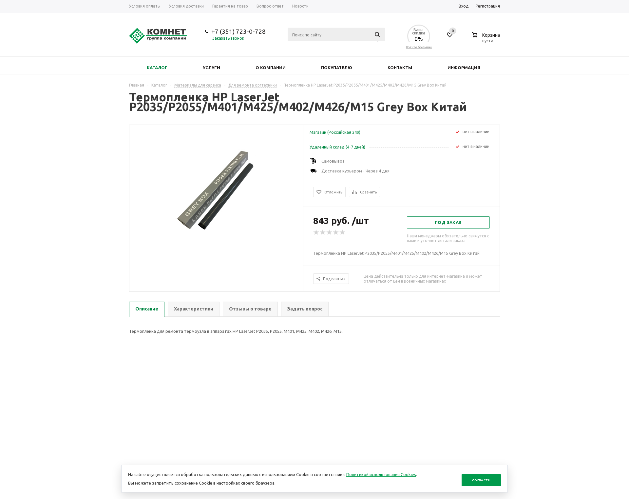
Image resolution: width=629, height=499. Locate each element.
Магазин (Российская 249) (335, 132)
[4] (336, 232)
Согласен (481, 480)
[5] (342, 232)
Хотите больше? (419, 47)
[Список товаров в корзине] (486, 39)
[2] (323, 232)
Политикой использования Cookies (381, 474)
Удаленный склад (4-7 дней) (337, 147)
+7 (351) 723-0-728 (238, 31)
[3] (329, 232)
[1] (316, 232)
